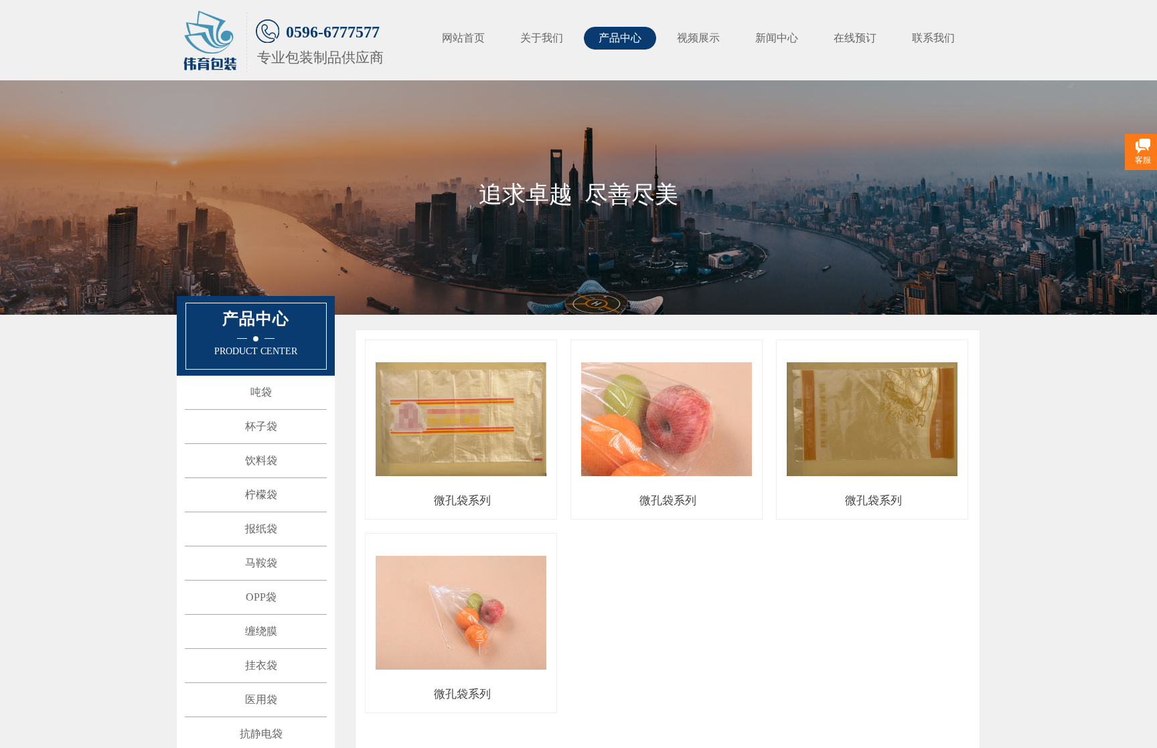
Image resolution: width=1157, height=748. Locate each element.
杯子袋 (261, 426)
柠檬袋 (261, 494)
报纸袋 (261, 528)
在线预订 (855, 38)
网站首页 (463, 38)
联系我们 (933, 38)
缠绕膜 (261, 631)
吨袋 (261, 392)
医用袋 (261, 699)
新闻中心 (776, 38)
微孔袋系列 (462, 500)
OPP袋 (261, 597)
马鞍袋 (261, 563)
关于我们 (541, 38)
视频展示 (698, 38)
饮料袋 (261, 460)
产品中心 (620, 38)
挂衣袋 (261, 665)
